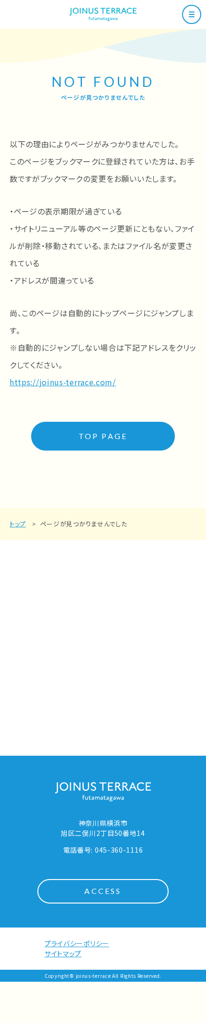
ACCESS (102, 890)
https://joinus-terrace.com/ (63, 382)
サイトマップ (63, 953)
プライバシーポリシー (77, 943)
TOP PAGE (103, 435)
